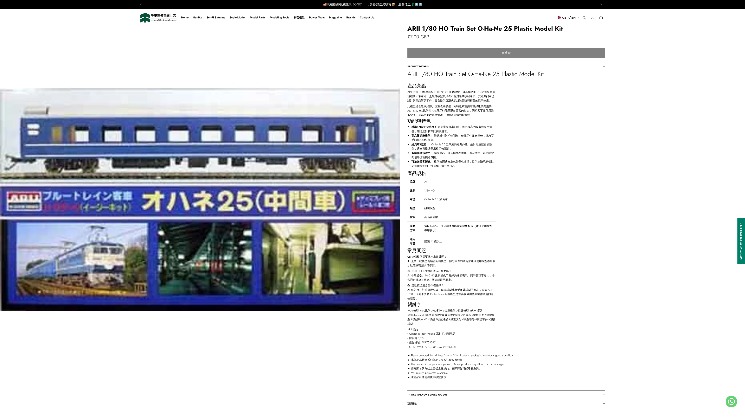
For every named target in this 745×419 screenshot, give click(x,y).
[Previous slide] (141, 4)
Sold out (506, 53)
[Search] (584, 17)
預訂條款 (412, 403)
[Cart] (601, 17)
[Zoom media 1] (200, 200)
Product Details (418, 66)
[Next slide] (601, 4)
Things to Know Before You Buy (427, 394)
